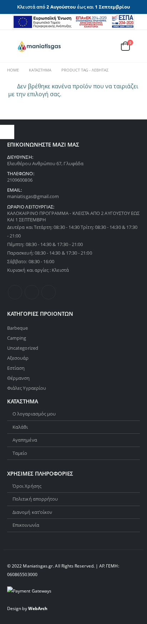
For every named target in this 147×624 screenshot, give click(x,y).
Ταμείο (19, 453)
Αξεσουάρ (18, 358)
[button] (12, 46)
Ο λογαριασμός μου (34, 414)
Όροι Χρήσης (26, 486)
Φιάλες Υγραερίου (26, 388)
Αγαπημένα (24, 440)
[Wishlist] (108, 46)
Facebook (15, 292)
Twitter (32, 292)
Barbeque (17, 328)
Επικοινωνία (25, 525)
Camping (16, 338)
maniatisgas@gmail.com (33, 196)
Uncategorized (22, 348)
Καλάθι (20, 427)
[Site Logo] (39, 46)
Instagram (48, 292)
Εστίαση (16, 368)
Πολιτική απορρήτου (35, 499)
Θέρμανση (18, 378)
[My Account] (92, 46)
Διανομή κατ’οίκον (32, 512)
